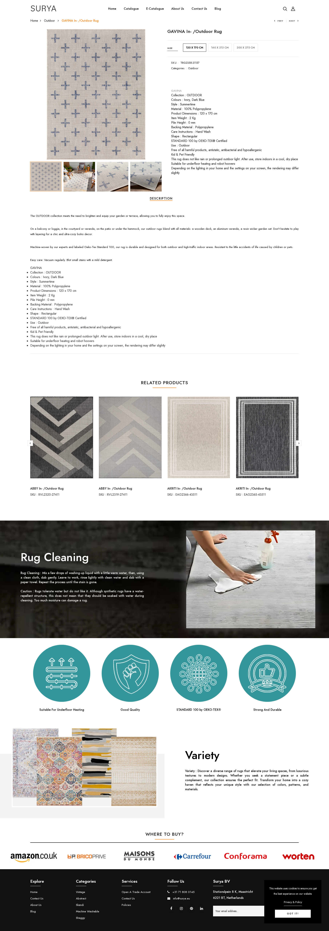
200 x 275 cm (246, 47)
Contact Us (199, 8)
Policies (126, 905)
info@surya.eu (181, 898)
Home (112, 8)
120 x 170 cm (194, 47)
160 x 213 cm (220, 47)
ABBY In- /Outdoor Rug (47, 488)
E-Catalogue (155, 8)
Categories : (178, 68)
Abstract (81, 898)
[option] (96, 94)
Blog (218, 8)
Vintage (80, 892)
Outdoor (50, 20)
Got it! (293, 913)
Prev (280, 21)
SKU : (175, 63)
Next (292, 21)
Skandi (80, 905)
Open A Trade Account (136, 892)
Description (161, 198)
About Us (177, 8)
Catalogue (131, 8)
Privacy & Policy (293, 902)
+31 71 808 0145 (183, 892)
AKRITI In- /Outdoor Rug (184, 488)
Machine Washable (87, 911)
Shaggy (80, 918)
